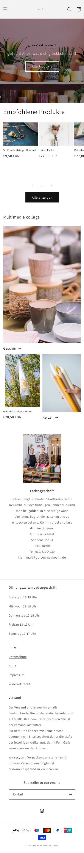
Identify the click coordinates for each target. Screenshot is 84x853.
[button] (5, 9)
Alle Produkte (42, 66)
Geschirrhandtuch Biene (17, 411)
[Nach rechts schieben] (51, 185)
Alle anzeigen (42, 197)
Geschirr (10, 348)
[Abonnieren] (70, 794)
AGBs (12, 666)
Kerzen (48, 417)
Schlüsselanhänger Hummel (19, 150)
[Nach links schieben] (32, 185)
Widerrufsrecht (19, 684)
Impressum (16, 675)
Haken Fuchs (46, 150)
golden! (36, 845)
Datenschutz (18, 657)
